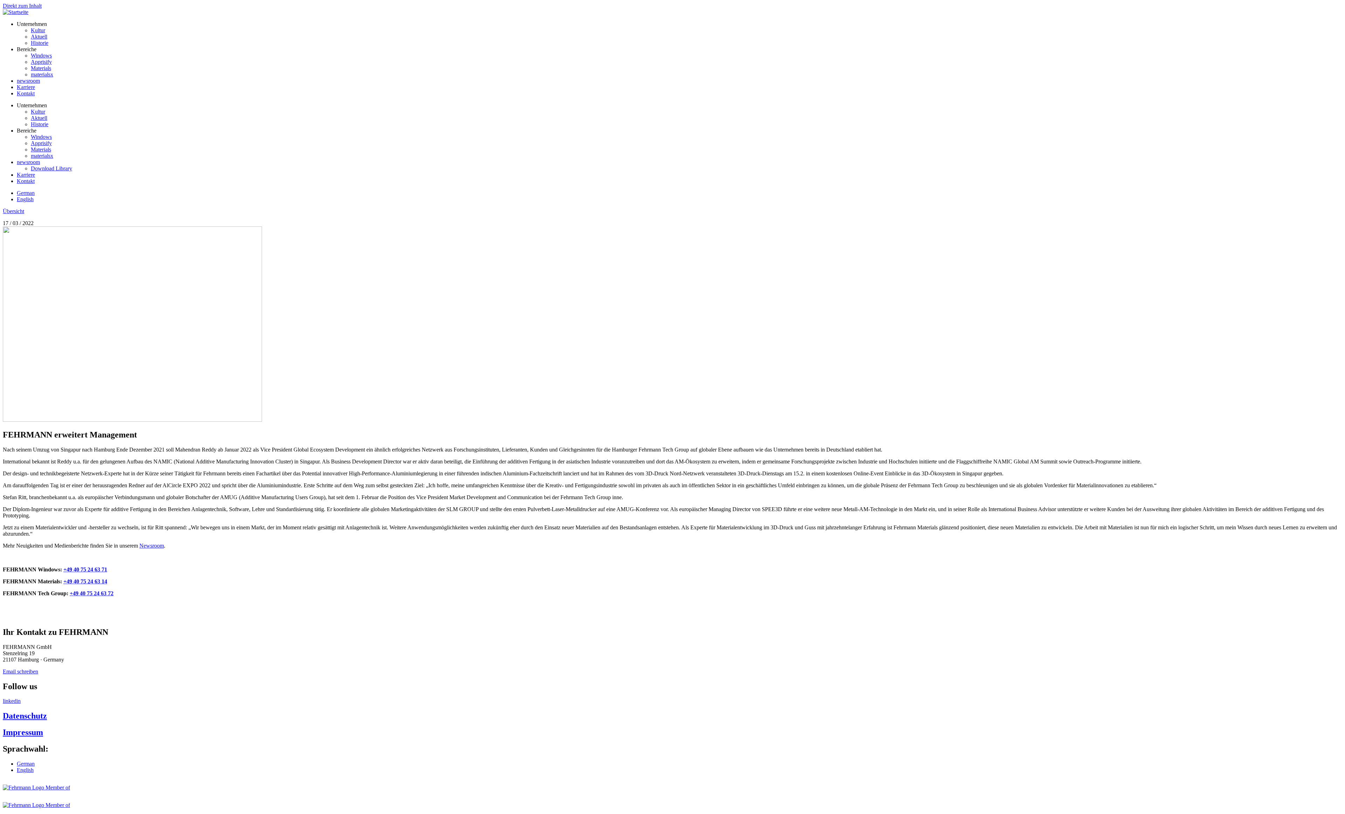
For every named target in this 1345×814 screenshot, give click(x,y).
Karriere (26, 87)
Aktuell (39, 37)
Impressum (23, 732)
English (25, 199)
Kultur (38, 30)
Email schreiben (20, 671)
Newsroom (151, 546)
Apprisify (41, 62)
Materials (41, 68)
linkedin (12, 701)
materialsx (42, 74)
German (26, 193)
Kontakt (26, 93)
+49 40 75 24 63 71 (85, 569)
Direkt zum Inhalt (22, 6)
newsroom (28, 81)
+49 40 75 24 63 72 (91, 593)
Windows (41, 56)
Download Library (51, 168)
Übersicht (13, 211)
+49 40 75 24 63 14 (85, 581)
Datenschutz (25, 715)
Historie (39, 43)
